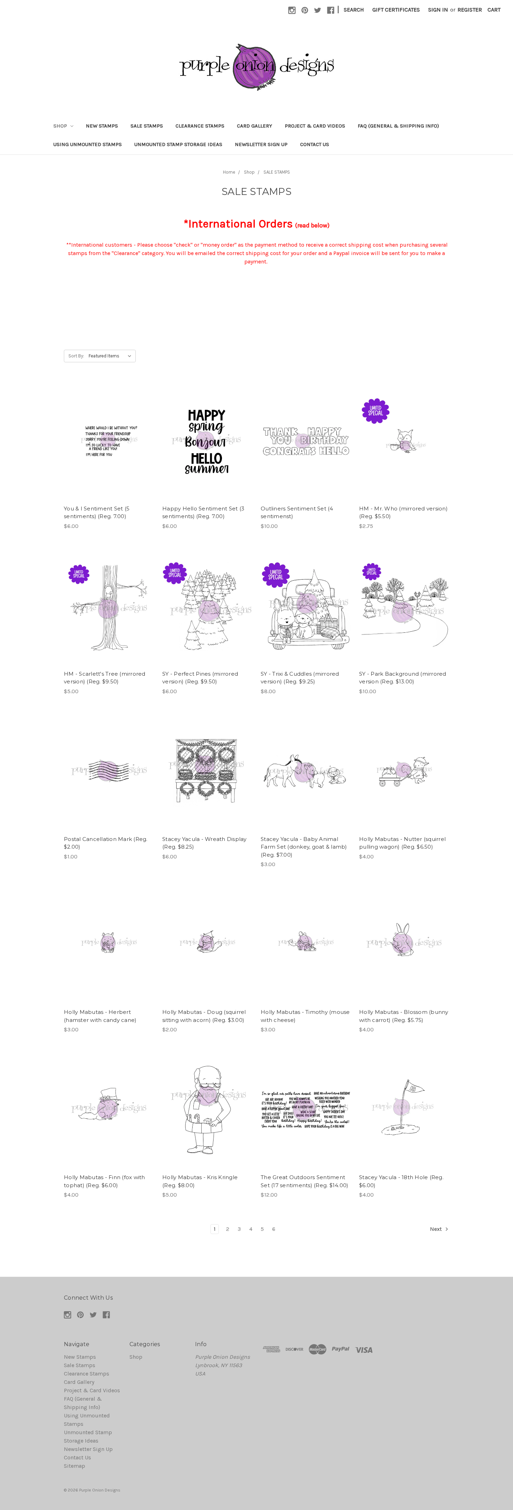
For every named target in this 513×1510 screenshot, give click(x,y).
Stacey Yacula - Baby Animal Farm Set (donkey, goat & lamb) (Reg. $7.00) (304, 847)
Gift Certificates (396, 9)
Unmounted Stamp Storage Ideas (178, 144)
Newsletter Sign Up (261, 144)
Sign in (438, 9)
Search (354, 9)
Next (436, 1229)
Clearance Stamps (200, 126)
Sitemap (74, 1465)
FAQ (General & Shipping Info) (398, 126)
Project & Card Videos (315, 126)
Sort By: (76, 355)
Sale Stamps (147, 126)
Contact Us (314, 144)
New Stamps (102, 126)
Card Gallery (254, 126)
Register (470, 9)
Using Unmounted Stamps (87, 144)
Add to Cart (109, 448)
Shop (60, 126)
